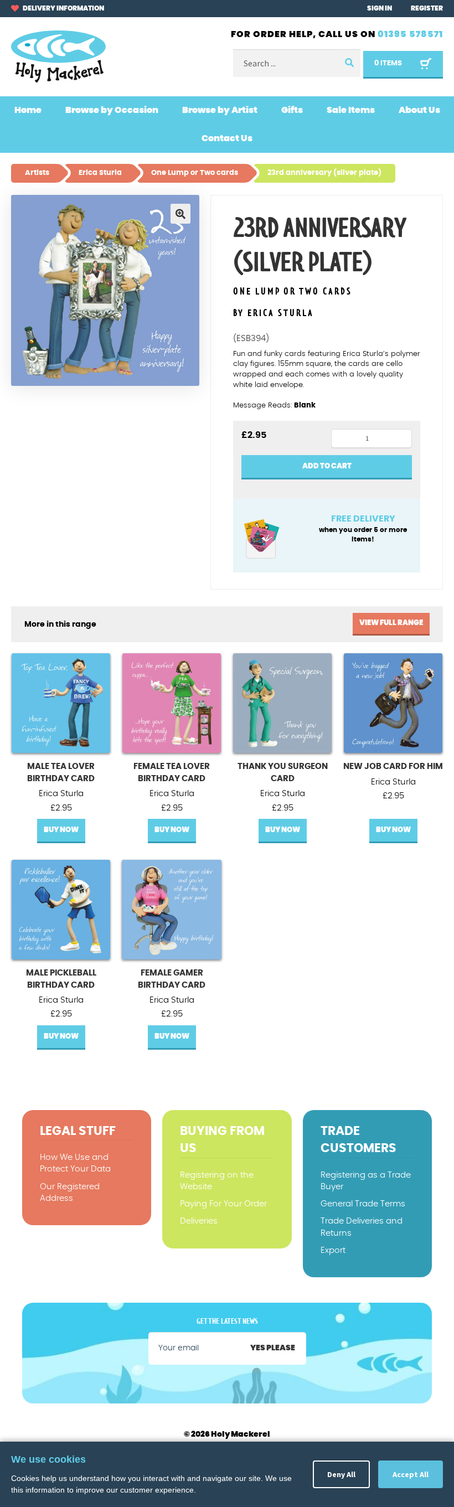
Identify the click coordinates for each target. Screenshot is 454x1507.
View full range (391, 623)
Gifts (292, 110)
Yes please (272, 1348)
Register (427, 8)
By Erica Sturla (273, 313)
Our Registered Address (70, 1192)
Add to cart (327, 466)
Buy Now (61, 830)
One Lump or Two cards (292, 292)
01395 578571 (410, 34)
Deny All (341, 1474)
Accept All (411, 1474)
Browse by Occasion (111, 110)
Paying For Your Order (223, 1204)
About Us (419, 110)
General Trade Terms (363, 1204)
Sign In (379, 8)
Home (28, 110)
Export (333, 1250)
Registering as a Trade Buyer (366, 1181)
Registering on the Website (217, 1181)
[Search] (348, 63)
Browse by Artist (219, 110)
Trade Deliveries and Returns (362, 1227)
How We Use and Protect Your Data (75, 1163)
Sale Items (351, 110)
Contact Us (227, 138)
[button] (180, 214)
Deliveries (199, 1221)
